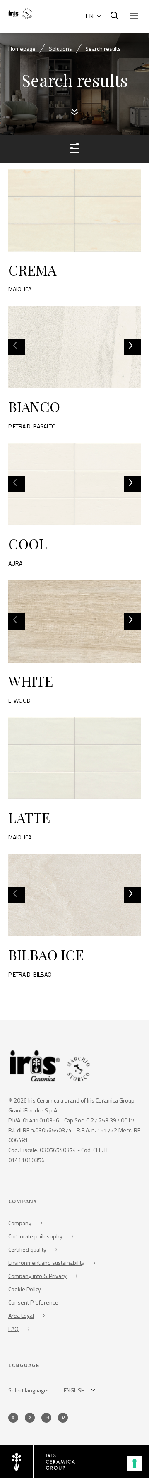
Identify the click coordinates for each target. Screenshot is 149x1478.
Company (19, 1223)
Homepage (22, 48)
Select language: (28, 1390)
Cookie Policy (24, 1289)
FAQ (13, 1328)
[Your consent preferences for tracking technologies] (134, 1463)
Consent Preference (33, 1302)
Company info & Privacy (37, 1275)
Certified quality (27, 1249)
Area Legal (21, 1315)
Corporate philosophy (35, 1236)
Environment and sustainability (46, 1262)
